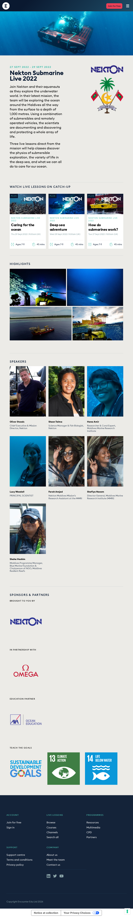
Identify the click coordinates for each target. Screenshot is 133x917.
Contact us (53, 864)
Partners (91, 837)
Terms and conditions (19, 859)
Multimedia (93, 827)
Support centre (15, 854)
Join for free (114, 6)
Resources (92, 822)
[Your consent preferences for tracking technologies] (127, 911)
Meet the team (56, 859)
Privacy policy (15, 864)
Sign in (10, 827)
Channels (52, 832)
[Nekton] (107, 69)
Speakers (18, 361)
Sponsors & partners (29, 595)
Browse (51, 822)
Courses (51, 827)
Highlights (20, 264)
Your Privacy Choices (77, 912)
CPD (89, 832)
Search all (53, 837)
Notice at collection (46, 912)
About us (52, 854)
